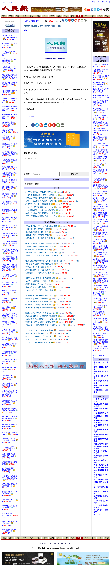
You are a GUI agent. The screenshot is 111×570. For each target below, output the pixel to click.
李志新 (96, 430)
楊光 (95, 401)
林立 (104, 482)
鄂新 (99, 465)
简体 (93, 2)
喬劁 (95, 465)
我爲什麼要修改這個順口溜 (43, 284)
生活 (66, 16)
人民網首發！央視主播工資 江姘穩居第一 (50, 238)
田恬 (99, 467)
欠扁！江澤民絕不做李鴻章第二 (46, 339)
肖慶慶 (103, 470)
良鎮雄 (101, 434)
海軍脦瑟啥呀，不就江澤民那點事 (47, 273)
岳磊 (25, 30)
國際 (38, 16)
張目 (95, 477)
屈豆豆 (105, 475)
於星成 (96, 496)
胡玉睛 (105, 385)
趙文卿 (96, 456)
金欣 (99, 362)
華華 (106, 467)
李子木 (101, 390)
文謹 (102, 367)
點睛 (99, 444)
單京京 (96, 501)
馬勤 (99, 479)
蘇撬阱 (100, 475)
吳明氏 (101, 416)
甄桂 (95, 441)
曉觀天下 (101, 439)
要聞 (11, 16)
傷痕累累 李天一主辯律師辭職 (45, 299)
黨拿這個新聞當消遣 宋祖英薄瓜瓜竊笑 (48, 313)
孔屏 (102, 362)
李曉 (100, 482)
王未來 (101, 420)
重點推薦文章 (10, 30)
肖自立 (105, 510)
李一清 (96, 487)
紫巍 (104, 491)
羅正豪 (96, 404)
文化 (72, 16)
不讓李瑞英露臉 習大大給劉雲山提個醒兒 (50, 195)
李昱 (95, 376)
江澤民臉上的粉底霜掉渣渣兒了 (46, 333)
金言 (106, 434)
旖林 (102, 467)
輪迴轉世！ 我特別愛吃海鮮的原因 (47, 305)
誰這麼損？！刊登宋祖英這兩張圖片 (48, 295)
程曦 (95, 371)
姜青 (99, 460)
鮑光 (95, 460)
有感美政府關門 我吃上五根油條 (46, 281)
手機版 (102, 2)
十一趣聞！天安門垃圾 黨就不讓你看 (48, 330)
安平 (99, 515)
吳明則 (101, 446)
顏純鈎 (105, 408)
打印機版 (30, 116)
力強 (102, 371)
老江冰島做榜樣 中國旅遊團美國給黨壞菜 (50, 316)
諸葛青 (101, 496)
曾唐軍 (98, 422)
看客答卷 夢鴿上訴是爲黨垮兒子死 (47, 287)
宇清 (102, 444)
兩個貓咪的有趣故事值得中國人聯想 (48, 246)
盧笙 (97, 507)
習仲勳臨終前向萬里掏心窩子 (46, 232)
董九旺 (100, 491)
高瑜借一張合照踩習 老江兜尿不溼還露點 (51, 201)
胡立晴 (96, 387)
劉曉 (95, 367)
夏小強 (100, 451)
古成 (95, 399)
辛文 (99, 367)
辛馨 (95, 475)
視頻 (100, 16)
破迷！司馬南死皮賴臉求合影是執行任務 (50, 243)
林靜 (95, 385)
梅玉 (95, 515)
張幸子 (101, 404)
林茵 (106, 416)
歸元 (95, 410)
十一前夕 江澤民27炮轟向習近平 (47, 342)
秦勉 (100, 408)
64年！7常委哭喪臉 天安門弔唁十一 (47, 336)
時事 (24, 16)
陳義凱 (96, 436)
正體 (97, 2)
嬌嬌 (95, 503)
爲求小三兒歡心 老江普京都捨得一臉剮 (49, 213)
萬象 (59, 16)
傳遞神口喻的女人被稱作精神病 (48, 249)
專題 (79, 16)
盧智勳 (96, 434)
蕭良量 (103, 460)
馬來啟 (100, 399)
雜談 (107, 16)
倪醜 (95, 491)
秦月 (106, 413)
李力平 (96, 453)
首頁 (4, 16)
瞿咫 (102, 465)
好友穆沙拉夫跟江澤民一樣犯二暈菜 (48, 290)
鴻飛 (97, 448)
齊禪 (106, 479)
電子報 (108, 2)
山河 (95, 413)
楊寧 (99, 413)
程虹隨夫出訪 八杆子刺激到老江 (48, 204)
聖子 (102, 413)
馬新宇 (105, 399)
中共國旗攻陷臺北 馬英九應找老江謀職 (49, 210)
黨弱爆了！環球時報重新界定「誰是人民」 (50, 252)
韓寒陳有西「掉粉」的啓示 (44, 267)
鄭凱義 (100, 381)
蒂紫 (106, 439)
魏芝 (95, 512)
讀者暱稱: (27, 174)
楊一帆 (103, 376)
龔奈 (104, 381)
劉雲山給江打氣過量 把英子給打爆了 (48, 302)
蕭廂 (95, 392)
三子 (95, 489)
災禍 (52, 16)
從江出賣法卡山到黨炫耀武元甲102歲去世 (50, 319)
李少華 (105, 501)
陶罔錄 (96, 446)
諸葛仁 (96, 482)
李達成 (105, 456)
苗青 (95, 451)
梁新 (106, 487)
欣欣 (106, 496)
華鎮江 (101, 487)
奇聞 (45, 16)
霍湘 (104, 505)
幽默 (31, 16)
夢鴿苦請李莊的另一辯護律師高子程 (48, 264)
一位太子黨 (98, 505)
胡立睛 (96, 420)
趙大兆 (96, 510)
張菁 (97, 406)
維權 (93, 16)
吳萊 (95, 479)
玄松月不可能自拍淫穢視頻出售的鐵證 (49, 322)
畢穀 (95, 439)
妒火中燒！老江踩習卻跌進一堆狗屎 (48, 207)
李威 (95, 467)
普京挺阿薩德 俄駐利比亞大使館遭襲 (48, 308)
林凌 (95, 498)
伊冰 (102, 479)
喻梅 (99, 470)
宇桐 (100, 430)
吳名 (95, 381)
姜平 (100, 456)
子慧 (100, 501)
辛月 (104, 425)
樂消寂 (100, 425)
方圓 (95, 418)
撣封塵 (96, 416)
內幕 (17, 16)
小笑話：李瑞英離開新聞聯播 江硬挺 (48, 198)
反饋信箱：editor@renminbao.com (55, 543)
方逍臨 (96, 390)
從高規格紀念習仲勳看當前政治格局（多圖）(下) (52, 255)
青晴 (95, 458)
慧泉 (106, 444)
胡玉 (95, 425)
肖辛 (106, 390)
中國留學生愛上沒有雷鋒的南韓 (46, 229)
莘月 (104, 430)
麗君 (95, 362)
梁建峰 (100, 385)
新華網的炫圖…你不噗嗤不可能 (46, 235)
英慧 (95, 444)
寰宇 (86, 16)
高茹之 (105, 451)
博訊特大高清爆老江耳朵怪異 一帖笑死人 (50, 216)
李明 (99, 371)
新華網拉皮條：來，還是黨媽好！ (47, 270)
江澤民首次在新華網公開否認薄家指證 (49, 278)
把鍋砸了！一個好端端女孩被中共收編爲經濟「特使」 (55, 325)
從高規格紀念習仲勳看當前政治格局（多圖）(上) (52, 261)
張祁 (100, 510)
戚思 (95, 470)
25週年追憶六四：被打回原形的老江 (48, 192)
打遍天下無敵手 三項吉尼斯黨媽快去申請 (50, 226)
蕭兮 (99, 376)
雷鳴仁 (96, 408)
